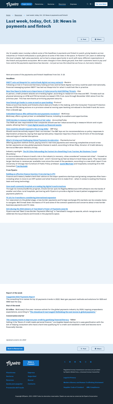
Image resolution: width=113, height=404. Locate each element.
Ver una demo (101, 4)
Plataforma (39, 4)
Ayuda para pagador (14, 384)
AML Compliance (93, 387)
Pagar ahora (26, 4)
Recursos (62, 4)
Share (99, 39)
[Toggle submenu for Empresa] (78, 4)
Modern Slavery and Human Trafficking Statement (83, 382)
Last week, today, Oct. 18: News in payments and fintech (47, 15)
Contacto (31, 384)
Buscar (31, 380)
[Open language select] (92, 4)
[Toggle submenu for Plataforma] (44, 4)
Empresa (73, 4)
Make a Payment (30, 363)
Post (84, 39)
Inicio (8, 15)
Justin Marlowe (66, 164)
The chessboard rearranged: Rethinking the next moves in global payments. (63, 312)
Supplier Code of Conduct (74, 387)
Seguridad (32, 376)
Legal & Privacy (70, 378)
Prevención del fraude (15, 388)
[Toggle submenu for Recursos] (67, 4)
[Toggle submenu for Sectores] (55, 4)
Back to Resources (15, 349)
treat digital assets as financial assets (44, 125)
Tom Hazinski (21, 166)
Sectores (51, 4)
